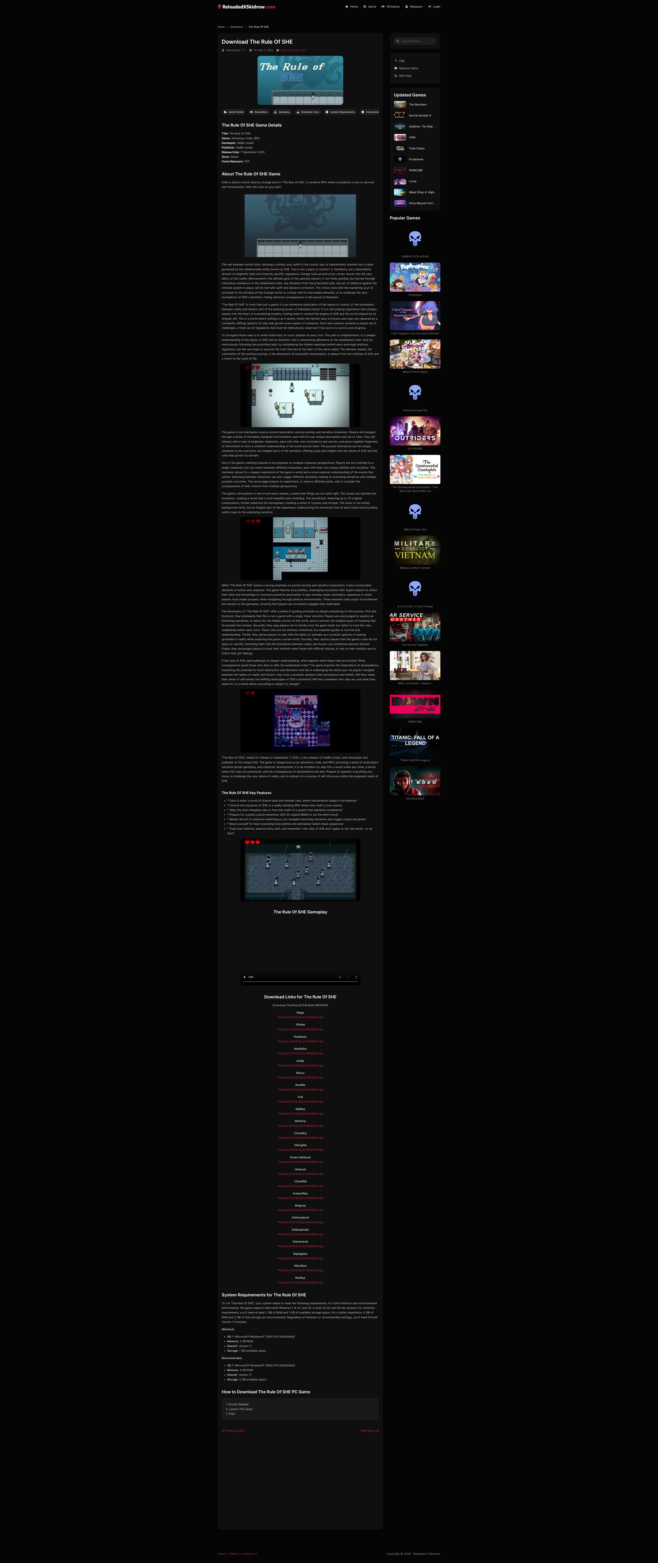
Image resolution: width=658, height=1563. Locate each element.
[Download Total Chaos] (400, 148)
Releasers (416, 6)
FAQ (401, 61)
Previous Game (234, 1430)
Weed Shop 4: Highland (424, 192)
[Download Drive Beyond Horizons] (400, 203)
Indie (297, 50)
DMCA (234, 1553)
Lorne (412, 181)
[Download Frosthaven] (400, 159)
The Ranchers (418, 104)
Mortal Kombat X (420, 115)
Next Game (368, 1430)
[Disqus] (300, 1482)
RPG (303, 50)
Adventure (236, 26)
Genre (372, 6)
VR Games (393, 6)
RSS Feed (405, 75)
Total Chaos (417, 148)
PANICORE (416, 170)
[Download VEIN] (400, 137)
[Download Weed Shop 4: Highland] (400, 192)
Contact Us (249, 1553)
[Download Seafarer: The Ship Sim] (400, 126)
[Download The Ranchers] (400, 104)
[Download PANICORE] (400, 170)
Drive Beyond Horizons (424, 203)
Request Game (408, 68)
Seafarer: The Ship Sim (423, 126)
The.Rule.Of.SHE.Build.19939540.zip (300, 1017)
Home (354, 6)
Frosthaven (416, 159)
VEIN (412, 137)
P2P (243, 50)
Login (436, 6)
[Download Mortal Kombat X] (400, 115)
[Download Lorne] (400, 181)
